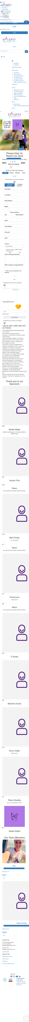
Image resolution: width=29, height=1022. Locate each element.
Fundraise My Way (18, 76)
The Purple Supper (18, 91)
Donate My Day (17, 77)
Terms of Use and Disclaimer (21, 982)
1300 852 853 (5, 951)
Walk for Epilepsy (18, 94)
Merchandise (17, 104)
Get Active (16, 72)
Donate (14, 27)
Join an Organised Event (20, 96)
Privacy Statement (21, 983)
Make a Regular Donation (20, 82)
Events (13, 87)
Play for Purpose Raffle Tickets (21, 105)
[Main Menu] (0, 111)
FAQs (15, 98)
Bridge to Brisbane (18, 93)
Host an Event (17, 74)
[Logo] (14, 5)
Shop (13, 102)
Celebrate (6, 14)
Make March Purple (17, 67)
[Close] (28, 111)
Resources (16, 99)
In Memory (6, 16)
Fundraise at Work (18, 79)
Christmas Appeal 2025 (8, 963)
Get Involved (15, 70)
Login (14, 32)
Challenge (6, 17)
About (13, 108)
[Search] (26, 51)
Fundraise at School (19, 80)
